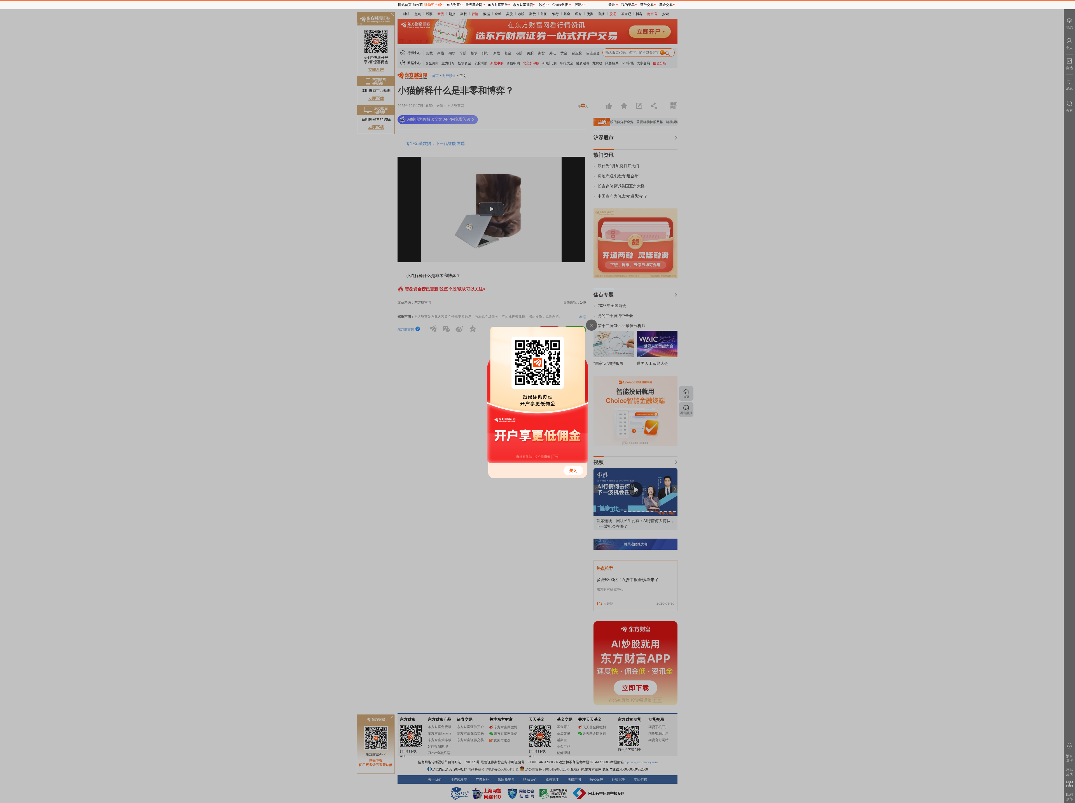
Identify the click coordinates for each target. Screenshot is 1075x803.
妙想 (542, 5)
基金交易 (666, 5)
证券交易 (647, 5)
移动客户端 (432, 5)
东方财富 (453, 5)
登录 (611, 5)
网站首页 (405, 5)
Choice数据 (560, 5)
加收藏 (418, 5)
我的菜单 (628, 5)
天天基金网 (474, 5)
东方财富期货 (523, 5)
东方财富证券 (498, 5)
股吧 (578, 5)
